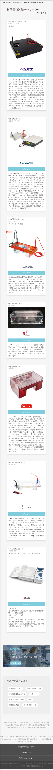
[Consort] (26, 405)
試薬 (30, 699)
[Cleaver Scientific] (26, 68)
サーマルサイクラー (16, 699)
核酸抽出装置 (14, 705)
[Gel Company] (26, 333)
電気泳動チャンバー (34, 689)
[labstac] (26, 597)
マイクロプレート (30, 705)
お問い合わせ (26, 75)
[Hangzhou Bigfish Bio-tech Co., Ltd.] (26, 507)
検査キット (34, 694)
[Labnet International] (26, 162)
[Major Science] (26, 266)
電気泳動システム (15, 689)
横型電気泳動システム (17, 694)
